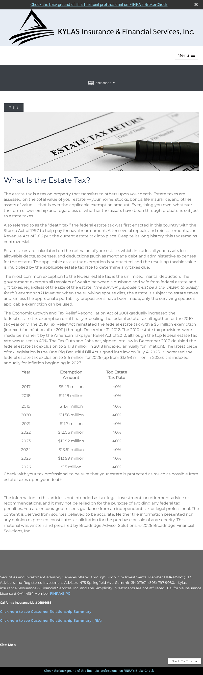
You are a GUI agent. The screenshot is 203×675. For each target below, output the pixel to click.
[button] (186, 55)
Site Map (8, 645)
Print (14, 107)
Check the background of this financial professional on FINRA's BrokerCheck (98, 4)
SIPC (66, 593)
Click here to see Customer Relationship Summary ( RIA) (51, 620)
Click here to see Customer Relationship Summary (45, 611)
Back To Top (182, 661)
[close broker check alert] (196, 4)
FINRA (55, 593)
